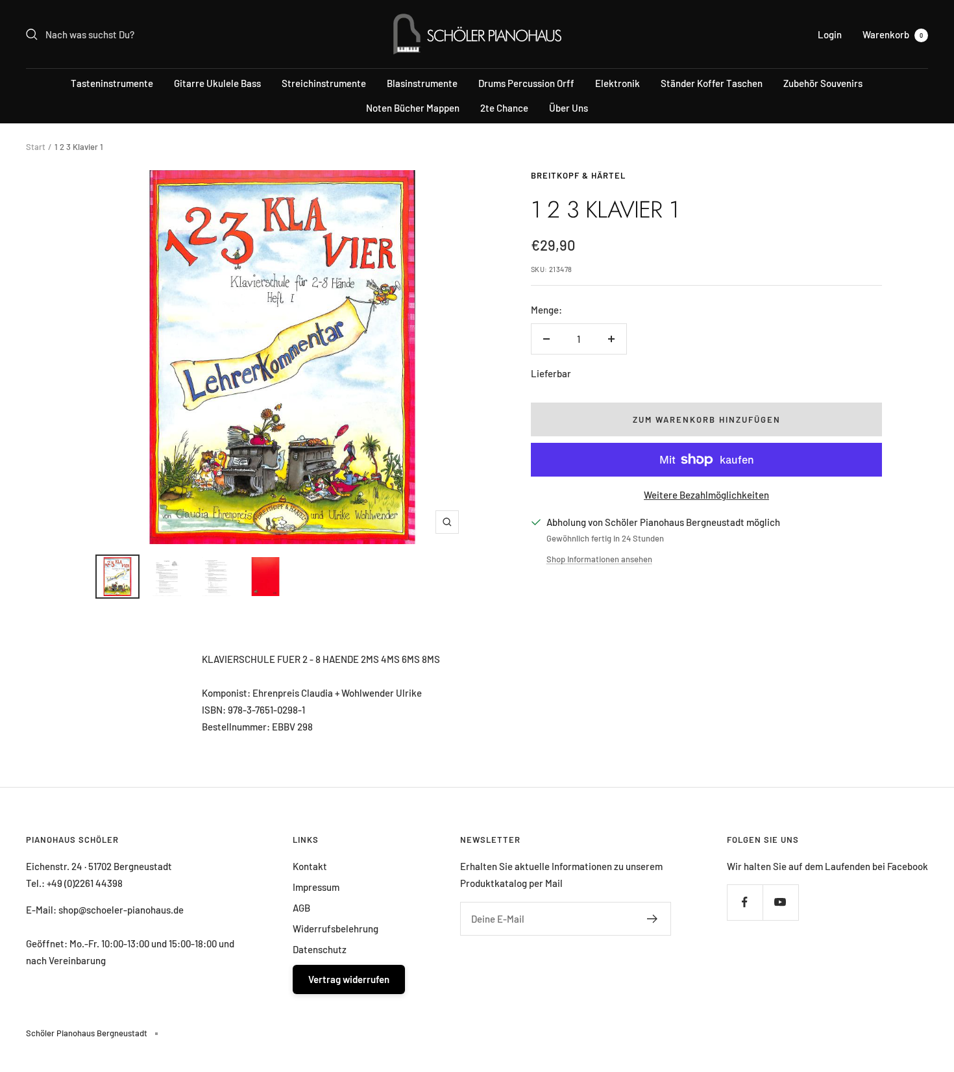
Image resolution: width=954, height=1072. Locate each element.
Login (830, 34)
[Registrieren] (652, 918)
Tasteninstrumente (112, 83)
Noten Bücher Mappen (412, 108)
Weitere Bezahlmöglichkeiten (706, 495)
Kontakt (310, 866)
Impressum (316, 887)
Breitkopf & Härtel (578, 175)
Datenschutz (320, 949)
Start (35, 147)
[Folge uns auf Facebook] (745, 902)
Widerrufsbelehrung (335, 928)
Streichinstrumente (324, 83)
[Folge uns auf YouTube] (780, 902)
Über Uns (568, 108)
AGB (301, 908)
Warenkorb (892, 34)
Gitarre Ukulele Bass (217, 83)
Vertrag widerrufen (348, 979)
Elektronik (617, 83)
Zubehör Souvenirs (822, 83)
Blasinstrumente (422, 83)
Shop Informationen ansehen (599, 559)
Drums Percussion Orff (526, 83)
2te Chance (504, 108)
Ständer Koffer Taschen (712, 83)
